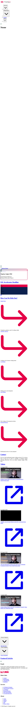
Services (5, 5)
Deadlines (5, 681)
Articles (5, 700)
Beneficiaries (6, 10)
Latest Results (6, 680)
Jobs (4, 702)
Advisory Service (4, 331)
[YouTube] (6, 672)
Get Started (14, 49)
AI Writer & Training (7, 687)
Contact (5, 17)
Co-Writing (3, 361)
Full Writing (3, 392)
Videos (4, 701)
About (5, 18)
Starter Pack (3, 301)
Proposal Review (4, 422)
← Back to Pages (4, 268)
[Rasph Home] (6, 3)
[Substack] (8, 672)
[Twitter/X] (4, 672)
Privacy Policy (6, 703)
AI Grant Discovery (7, 693)
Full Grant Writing (7, 692)
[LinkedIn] (2, 672)
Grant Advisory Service (8, 688)
